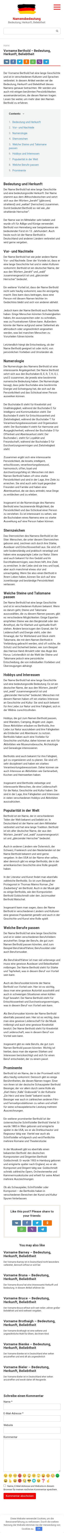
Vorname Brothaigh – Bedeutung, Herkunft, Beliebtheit (29, 1323)
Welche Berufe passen (25, 164)
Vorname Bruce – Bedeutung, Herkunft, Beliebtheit (27, 1300)
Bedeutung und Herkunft (26, 122)
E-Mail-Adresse (13, 1413)
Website (8, 1425)
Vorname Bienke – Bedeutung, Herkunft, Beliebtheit (27, 1346)
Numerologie (19, 133)
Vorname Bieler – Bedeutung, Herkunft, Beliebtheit (26, 1369)
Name (8, 1401)
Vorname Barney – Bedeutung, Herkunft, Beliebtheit (27, 1254)
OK (38, 1528)
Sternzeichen (20, 138)
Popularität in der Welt (25, 159)
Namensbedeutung (27, 19)
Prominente (19, 170)
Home (6, 45)
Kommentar (10, 1437)
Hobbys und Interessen (25, 153)
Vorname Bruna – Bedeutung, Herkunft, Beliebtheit (26, 1277)
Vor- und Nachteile (23, 127)
